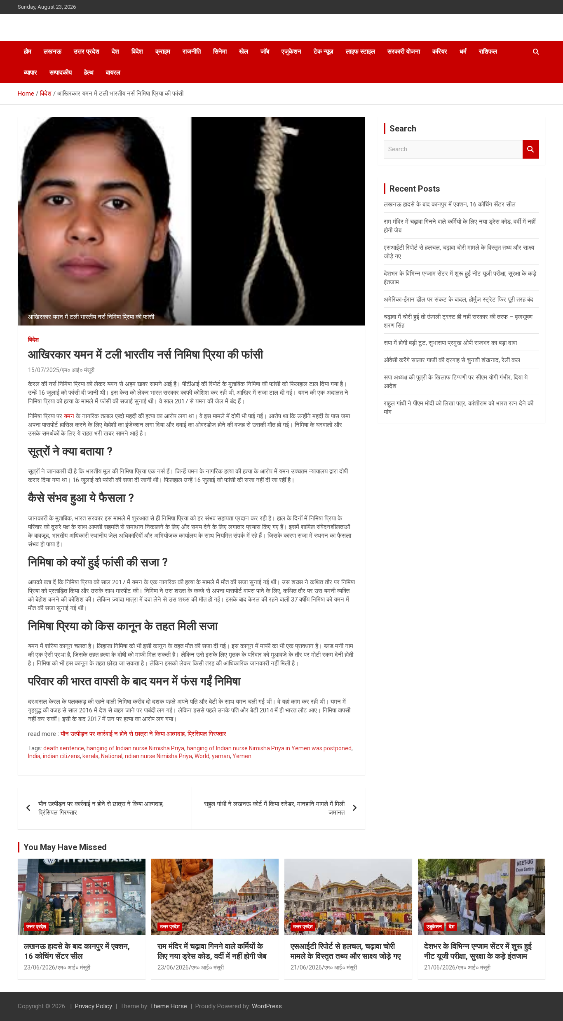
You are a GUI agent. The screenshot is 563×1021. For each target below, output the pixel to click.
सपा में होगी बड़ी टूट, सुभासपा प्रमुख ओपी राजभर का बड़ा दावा (450, 343)
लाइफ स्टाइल (360, 51)
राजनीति (192, 51)
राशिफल (488, 51)
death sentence (63, 748)
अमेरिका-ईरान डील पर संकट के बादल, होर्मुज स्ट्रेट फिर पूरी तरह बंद (458, 299)
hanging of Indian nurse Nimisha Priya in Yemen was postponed (269, 748)
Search (531, 149)
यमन (69, 416)
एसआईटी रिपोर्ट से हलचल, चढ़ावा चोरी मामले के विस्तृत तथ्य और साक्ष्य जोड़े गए (346, 951)
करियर (439, 51)
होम (27, 51)
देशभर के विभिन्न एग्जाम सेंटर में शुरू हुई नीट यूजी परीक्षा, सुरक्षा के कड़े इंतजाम (478, 951)
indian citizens (61, 756)
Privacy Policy (93, 1006)
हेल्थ (89, 72)
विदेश (137, 51)
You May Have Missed (65, 847)
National (111, 756)
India (34, 756)
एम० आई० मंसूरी (78, 370)
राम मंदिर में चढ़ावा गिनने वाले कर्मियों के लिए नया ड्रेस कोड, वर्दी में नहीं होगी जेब (211, 951)
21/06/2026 (306, 967)
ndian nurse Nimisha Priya (158, 756)
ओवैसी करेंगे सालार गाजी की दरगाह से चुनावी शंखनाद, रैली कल (452, 360)
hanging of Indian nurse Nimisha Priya (135, 748)
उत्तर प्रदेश (86, 51)
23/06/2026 (39, 967)
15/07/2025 (43, 370)
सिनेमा (220, 51)
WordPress (267, 1006)
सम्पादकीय (60, 72)
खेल (243, 51)
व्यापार (30, 72)
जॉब (264, 51)
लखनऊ (52, 51)
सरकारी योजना (403, 51)
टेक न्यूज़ (323, 51)
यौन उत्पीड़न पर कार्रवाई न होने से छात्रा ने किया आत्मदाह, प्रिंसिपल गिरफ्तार (143, 734)
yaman (221, 756)
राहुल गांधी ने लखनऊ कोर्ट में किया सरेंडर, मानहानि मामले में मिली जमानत (274, 808)
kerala (90, 756)
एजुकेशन (291, 51)
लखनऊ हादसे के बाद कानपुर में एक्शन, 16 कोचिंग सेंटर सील (450, 204)
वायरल (113, 72)
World (202, 756)
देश (115, 51)
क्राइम (162, 51)
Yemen (241, 756)
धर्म (463, 51)
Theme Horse (168, 1006)
